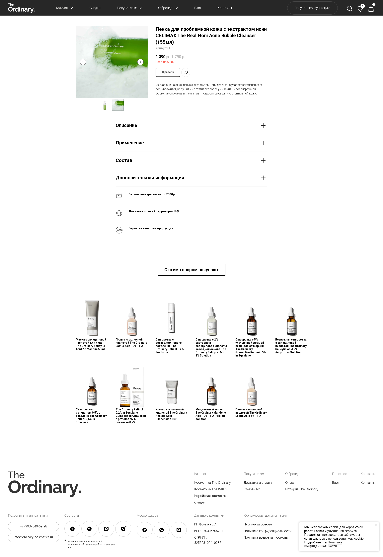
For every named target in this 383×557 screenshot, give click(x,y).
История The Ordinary (301, 489)
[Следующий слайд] (140, 62)
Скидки (199, 502)
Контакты (368, 483)
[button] (312, 8)
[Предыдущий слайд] (83, 62)
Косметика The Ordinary (212, 483)
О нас (289, 483)
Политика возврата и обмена (266, 537)
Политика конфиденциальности (267, 531)
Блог (335, 483)
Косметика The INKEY (210, 489)
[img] (350, 9)
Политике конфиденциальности (323, 544)
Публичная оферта (258, 524)
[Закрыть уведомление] (376, 525)
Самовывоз (252, 489)
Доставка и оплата (258, 483)
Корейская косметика (211, 496)
